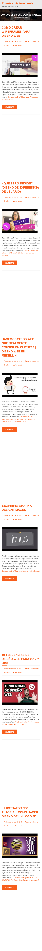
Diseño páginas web (17, 3)
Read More (9, 107)
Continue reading (20, 252)
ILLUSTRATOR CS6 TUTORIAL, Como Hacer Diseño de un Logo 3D (20, 812)
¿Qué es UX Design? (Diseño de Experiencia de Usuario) (20, 187)
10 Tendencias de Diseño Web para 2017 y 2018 (20, 659)
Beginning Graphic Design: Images (17, 507)
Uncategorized (34, 41)
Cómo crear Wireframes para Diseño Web (16, 31)
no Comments (17, 45)
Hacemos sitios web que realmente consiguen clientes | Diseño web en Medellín (19, 347)
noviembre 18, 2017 (15, 41)
